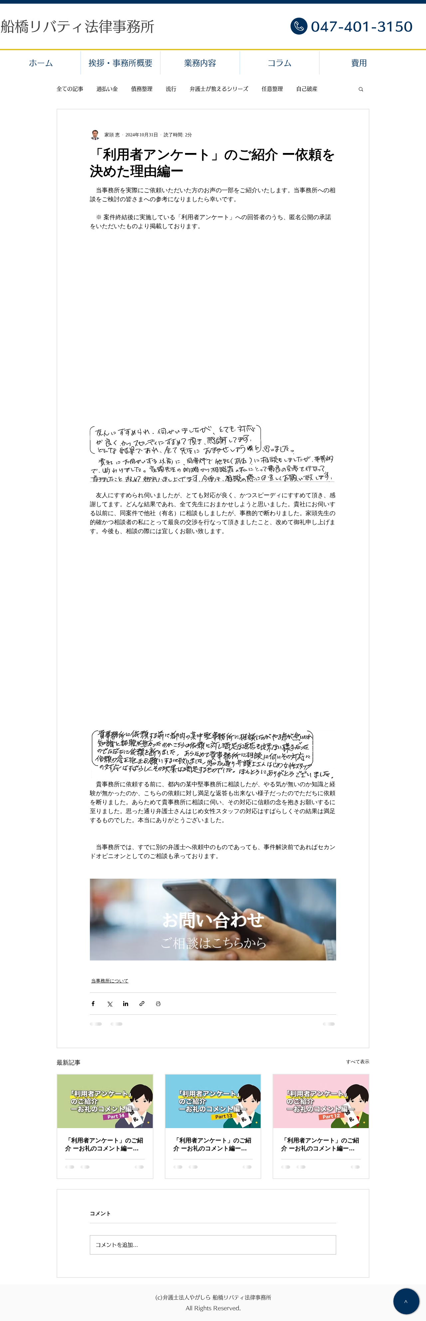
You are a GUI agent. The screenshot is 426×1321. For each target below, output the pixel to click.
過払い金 (107, 88)
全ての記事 (70, 88)
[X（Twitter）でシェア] (109, 1003)
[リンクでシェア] (142, 1003)
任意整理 (272, 88)
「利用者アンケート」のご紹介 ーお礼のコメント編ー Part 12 (320, 1144)
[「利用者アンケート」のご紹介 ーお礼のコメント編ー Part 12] (321, 1101)
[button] (361, 88)
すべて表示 (357, 1061)
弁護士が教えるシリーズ (219, 88)
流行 (171, 88)
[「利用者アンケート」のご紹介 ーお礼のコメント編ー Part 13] (213, 1101)
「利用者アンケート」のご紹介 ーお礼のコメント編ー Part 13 (212, 1144)
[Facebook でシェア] (93, 1003)
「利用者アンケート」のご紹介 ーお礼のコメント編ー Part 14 (104, 1144)
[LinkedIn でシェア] (125, 1003)
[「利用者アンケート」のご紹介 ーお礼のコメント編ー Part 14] (105, 1101)
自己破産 (307, 88)
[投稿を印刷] (158, 1003)
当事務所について (109, 980)
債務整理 (141, 88)
